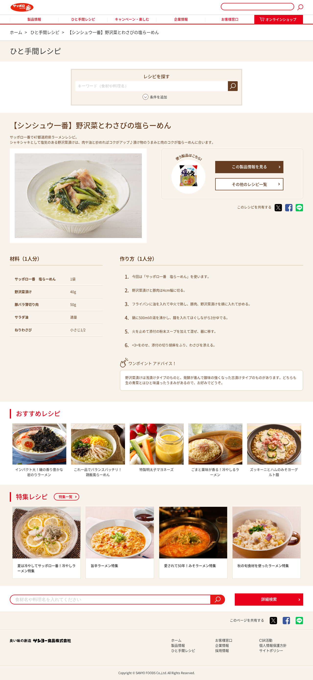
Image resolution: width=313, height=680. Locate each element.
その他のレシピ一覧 (249, 184)
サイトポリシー (271, 650)
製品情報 (34, 19)
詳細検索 (269, 599)
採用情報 (222, 650)
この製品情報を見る (249, 167)
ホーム (176, 640)
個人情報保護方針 (273, 645)
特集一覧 (65, 497)
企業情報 (181, 19)
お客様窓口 (229, 19)
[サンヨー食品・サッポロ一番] (22, 7)
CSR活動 (265, 640)
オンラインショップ (281, 19)
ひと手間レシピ (83, 19)
